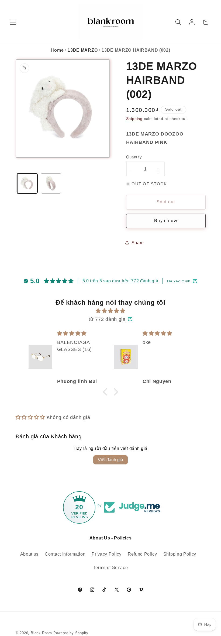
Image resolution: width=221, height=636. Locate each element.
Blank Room (42, 633)
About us (29, 554)
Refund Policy (142, 554)
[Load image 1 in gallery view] (27, 183)
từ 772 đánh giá (107, 319)
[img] (110, 311)
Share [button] (138, 242)
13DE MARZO (83, 50)
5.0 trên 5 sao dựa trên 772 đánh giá (120, 281)
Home (57, 50)
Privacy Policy (107, 554)
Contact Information (65, 554)
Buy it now (165, 220)
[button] (13, 22)
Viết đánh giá (110, 459)
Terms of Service (110, 567)
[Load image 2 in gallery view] (51, 183)
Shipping (134, 119)
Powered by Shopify (71, 633)
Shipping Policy (179, 554)
